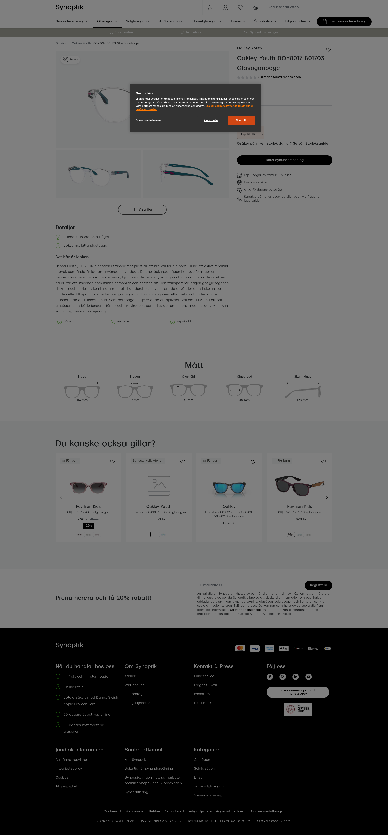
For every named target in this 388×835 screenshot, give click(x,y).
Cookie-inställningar (148, 120)
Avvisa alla (211, 120)
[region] (195, 108)
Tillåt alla (241, 120)
